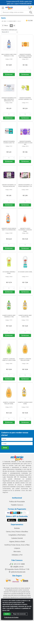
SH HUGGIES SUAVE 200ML (25, 271)
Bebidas (17, 528)
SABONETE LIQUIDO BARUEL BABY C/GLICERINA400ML (9, 229)
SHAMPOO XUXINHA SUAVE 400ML (25, 403)
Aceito (7, 614)
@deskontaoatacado (18, 572)
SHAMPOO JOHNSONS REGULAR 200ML (25, 359)
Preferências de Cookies (11, 617)
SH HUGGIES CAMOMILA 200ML (9, 272)
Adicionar (10, 74)
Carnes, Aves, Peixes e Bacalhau (17, 531)
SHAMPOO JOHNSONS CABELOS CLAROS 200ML (9, 359)
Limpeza (17, 548)
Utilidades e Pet (17, 555)
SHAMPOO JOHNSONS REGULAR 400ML (9, 403)
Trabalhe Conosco (17, 505)
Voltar (30, 20)
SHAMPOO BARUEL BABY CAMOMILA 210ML (9, 316)
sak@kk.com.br (18, 567)
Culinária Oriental (17, 538)
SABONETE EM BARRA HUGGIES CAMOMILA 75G (25, 98)
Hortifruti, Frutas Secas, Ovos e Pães (17, 545)
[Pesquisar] (31, 12)
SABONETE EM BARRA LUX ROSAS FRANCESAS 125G (25, 185)
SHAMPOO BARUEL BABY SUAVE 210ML (25, 316)
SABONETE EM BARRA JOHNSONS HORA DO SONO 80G (25, 143)
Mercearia (17, 551)
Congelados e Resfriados (17, 535)
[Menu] (2, 7)
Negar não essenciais (19, 614)
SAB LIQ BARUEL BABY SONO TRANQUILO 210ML (8, 55)
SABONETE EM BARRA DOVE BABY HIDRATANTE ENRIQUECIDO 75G (9, 99)
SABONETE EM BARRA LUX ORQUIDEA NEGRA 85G (9, 185)
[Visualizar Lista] (14, 25)
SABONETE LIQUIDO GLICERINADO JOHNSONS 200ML (25, 230)
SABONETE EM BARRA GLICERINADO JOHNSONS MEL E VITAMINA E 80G (25, 56)
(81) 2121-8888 (19, 564)
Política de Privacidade (17, 501)
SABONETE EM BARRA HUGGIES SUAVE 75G (9, 142)
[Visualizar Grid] (11, 25)
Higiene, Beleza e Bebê (17, 541)
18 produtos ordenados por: (9, 30)
